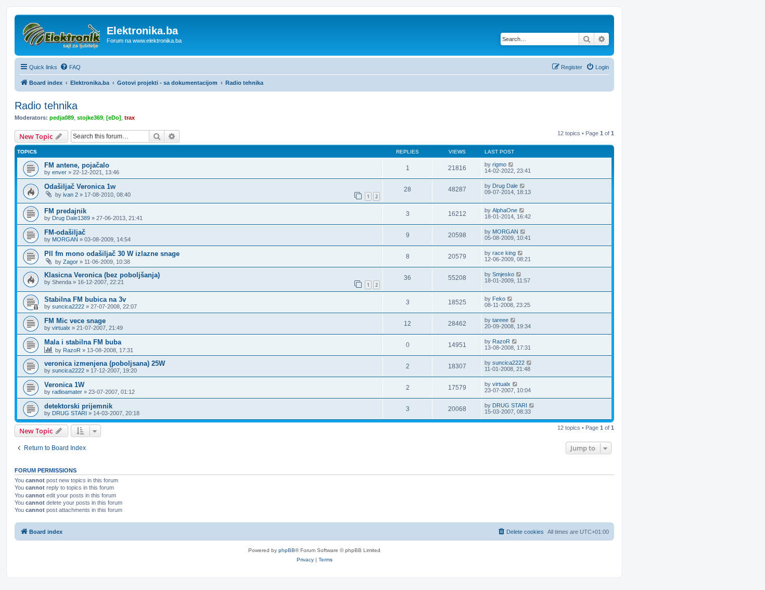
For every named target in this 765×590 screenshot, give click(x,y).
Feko (498, 299)
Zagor (70, 262)
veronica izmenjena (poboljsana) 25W (104, 363)
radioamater (67, 392)
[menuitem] (70, 67)
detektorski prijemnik (78, 406)
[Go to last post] (511, 164)
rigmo (499, 164)
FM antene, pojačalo (76, 165)
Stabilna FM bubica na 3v (85, 299)
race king (504, 253)
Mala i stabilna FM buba (82, 342)
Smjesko (503, 274)
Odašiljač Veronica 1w (80, 186)
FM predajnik (65, 211)
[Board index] (62, 33)
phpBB (286, 550)
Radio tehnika (46, 105)
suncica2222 (68, 306)
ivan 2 (70, 194)
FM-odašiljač (64, 232)
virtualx (61, 328)
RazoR (72, 350)
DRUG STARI (69, 413)
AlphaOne (504, 210)
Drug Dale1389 (71, 218)
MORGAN (65, 239)
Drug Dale (505, 186)
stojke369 (90, 117)
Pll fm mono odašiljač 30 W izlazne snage (112, 254)
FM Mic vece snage (75, 321)
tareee (500, 320)
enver (59, 172)
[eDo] (113, 117)
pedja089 (61, 117)
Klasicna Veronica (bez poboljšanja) (102, 275)
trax (129, 117)
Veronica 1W (64, 385)
